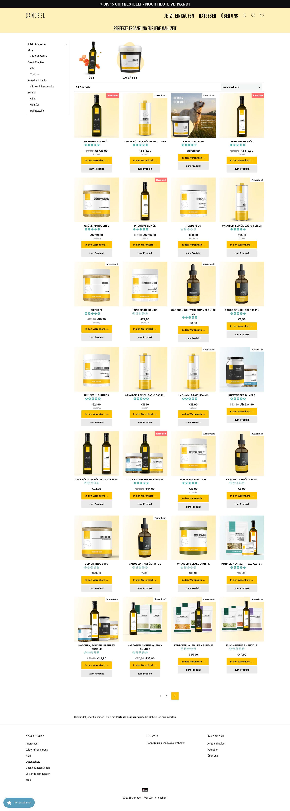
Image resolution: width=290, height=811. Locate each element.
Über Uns (229, 15)
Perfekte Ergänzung (128, 717)
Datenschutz (33, 761)
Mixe (30, 50)
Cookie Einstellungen (38, 767)
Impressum (32, 743)
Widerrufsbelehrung (37, 749)
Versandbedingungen (38, 773)
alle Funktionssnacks (42, 86)
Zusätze (34, 74)
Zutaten (32, 92)
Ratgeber (207, 15)
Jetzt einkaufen (179, 15)
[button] (92, 145)
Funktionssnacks (37, 80)
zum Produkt (96, 168)
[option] (145, 4)
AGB (28, 755)
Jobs (28, 780)
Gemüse (34, 104)
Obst (33, 98)
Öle (32, 68)
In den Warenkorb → (96, 160)
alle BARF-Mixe (38, 56)
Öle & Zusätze (36, 62)
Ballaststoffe (37, 110)
